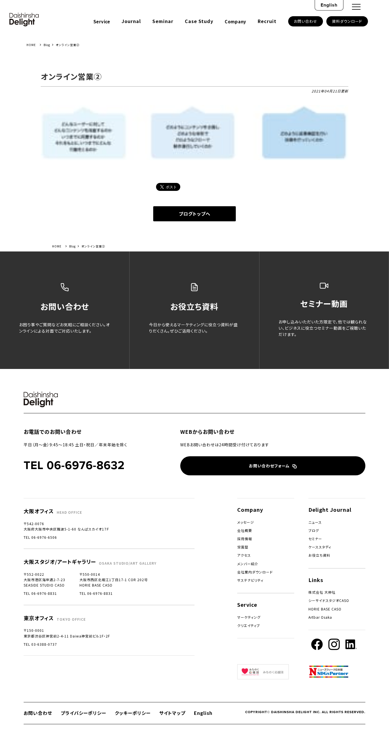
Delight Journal (329, 509)
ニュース (315, 522)
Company (235, 21)
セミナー (315, 538)
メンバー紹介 (247, 563)
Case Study (199, 21)
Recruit (267, 21)
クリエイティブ (248, 625)
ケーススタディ (319, 546)
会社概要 (244, 530)
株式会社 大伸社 (321, 592)
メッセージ (245, 522)
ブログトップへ (194, 213)
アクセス (244, 555)
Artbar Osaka (320, 617)
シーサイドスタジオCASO (328, 600)
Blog (47, 45)
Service (101, 21)
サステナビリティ (250, 580)
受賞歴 (242, 546)
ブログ (313, 530)
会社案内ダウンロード (255, 571)
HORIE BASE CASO (324, 608)
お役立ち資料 (319, 555)
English (329, 5)
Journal (131, 21)
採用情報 (244, 538)
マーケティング (249, 617)
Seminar (162, 21)
